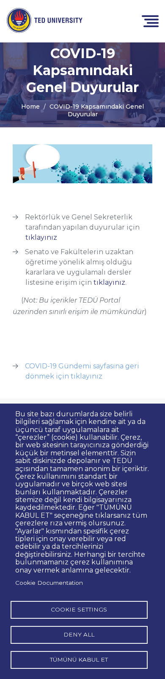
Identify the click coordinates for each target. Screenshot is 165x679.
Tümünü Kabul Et (79, 659)
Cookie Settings (79, 609)
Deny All (78, 634)
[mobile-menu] (150, 20)
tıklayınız (41, 237)
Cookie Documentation (49, 582)
